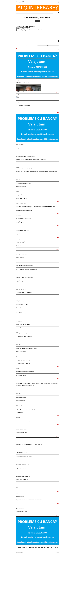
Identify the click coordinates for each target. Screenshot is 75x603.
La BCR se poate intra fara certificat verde (20, 508)
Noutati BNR (55, 547)
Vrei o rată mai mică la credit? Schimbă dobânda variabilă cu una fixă (23, 360)
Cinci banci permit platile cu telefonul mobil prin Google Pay (22, 433)
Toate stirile (58, 112)
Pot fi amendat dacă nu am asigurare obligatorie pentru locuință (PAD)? (23, 476)
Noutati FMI (18, 380)
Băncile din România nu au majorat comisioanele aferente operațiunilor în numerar (24, 147)
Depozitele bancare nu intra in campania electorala (21, 351)
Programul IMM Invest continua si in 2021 (20, 301)
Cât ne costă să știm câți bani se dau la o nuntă (21, 34)
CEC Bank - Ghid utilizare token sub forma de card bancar (22, 432)
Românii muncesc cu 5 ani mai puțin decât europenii (21, 293)
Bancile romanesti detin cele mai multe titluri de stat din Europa (22, 333)
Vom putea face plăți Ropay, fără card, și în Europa (21, 30)
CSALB (17, 356)
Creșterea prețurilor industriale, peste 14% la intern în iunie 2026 (22, 230)
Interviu (30, 547)
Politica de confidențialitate (56, 550)
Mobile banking (18, 426)
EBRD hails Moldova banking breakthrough (20, 400)
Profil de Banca (18, 94)
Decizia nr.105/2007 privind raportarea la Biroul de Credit (21, 198)
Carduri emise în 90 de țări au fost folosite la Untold (21, 33)
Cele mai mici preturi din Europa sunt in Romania (21, 441)
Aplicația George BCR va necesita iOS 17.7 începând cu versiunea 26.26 (23, 218)
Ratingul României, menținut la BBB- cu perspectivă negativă (22, 281)
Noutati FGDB (18, 344)
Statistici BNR (18, 179)
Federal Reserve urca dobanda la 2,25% (20, 408)
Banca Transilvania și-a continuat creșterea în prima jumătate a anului (23, 27)
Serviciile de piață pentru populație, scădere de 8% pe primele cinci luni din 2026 (24, 292)
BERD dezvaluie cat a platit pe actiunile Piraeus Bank (21, 397)
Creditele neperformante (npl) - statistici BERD (20, 394)
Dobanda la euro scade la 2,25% (19, 321)
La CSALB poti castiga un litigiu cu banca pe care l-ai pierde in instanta (23, 363)
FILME (17, 487)
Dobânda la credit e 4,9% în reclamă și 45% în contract (22, 28)
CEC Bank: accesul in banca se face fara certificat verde (21, 511)
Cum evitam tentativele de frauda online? (20, 496)
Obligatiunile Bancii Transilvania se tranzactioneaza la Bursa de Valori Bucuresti (24, 456)
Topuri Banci (18, 102)
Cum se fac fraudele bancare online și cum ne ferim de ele (21, 359)
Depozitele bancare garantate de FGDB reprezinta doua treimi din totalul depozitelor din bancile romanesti (26, 348)
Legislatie (17, 191)
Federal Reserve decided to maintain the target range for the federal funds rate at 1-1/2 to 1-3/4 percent (26, 409)
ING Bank (17, 493)
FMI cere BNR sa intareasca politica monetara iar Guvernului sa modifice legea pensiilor (25, 385)
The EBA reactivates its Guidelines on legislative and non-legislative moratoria (24, 336)
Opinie (36, 547)
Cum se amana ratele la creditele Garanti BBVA (20, 512)
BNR (26, 45)
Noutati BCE (18, 320)
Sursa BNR (58, 49)
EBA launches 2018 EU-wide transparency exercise (21, 339)
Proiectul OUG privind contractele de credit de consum (21, 195)
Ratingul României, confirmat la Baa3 (19, 280)
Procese (17, 263)
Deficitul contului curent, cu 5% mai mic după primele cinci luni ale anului (23, 180)
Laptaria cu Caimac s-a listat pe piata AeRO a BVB (21, 453)
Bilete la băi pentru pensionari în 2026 (19, 245)
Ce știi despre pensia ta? (18, 31)
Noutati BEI (18, 417)
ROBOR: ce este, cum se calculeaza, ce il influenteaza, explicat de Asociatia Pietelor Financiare (25, 156)
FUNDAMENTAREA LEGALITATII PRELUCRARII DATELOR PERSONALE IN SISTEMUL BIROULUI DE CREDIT (29, 253)
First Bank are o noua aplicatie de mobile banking (21, 375)
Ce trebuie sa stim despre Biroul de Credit (20, 257)
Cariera (51, 547)
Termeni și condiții (18, 550)
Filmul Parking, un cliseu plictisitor (19, 488)
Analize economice (19, 227)
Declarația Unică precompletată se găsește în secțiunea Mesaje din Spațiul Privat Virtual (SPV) (25, 246)
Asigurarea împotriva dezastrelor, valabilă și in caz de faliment (22, 479)
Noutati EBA (18, 332)
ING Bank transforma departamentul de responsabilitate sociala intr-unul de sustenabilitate (25, 500)
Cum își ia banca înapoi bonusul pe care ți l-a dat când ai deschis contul (23, 32)
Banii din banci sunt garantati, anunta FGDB (20, 345)
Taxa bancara (18, 167)
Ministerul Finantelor (19, 239)
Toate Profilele (57, 92)
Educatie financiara (24, 547)
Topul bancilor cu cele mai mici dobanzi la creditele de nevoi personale (23, 105)
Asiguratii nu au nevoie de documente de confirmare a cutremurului (22, 480)
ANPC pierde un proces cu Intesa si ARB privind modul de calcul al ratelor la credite (24, 265)
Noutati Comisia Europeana (20, 438)
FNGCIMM (18, 300)
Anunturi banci (18, 215)
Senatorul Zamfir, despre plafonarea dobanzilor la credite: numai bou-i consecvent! (24, 210)
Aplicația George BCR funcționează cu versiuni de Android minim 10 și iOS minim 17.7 (25, 26)
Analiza (33, 547)
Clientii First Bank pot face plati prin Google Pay (21, 372)
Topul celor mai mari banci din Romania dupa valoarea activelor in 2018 (23, 108)
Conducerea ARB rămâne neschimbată (19, 144)
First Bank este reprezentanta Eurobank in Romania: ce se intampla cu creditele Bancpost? (25, 371)
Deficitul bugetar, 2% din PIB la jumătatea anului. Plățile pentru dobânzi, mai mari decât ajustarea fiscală (26, 234)
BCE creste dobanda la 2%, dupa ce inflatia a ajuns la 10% (22, 325)
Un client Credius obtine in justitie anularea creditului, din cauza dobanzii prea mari (24, 266)
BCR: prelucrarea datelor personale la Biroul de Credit (21, 254)
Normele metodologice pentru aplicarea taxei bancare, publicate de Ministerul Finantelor (25, 168)
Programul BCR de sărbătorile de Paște (20, 222)
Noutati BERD (18, 393)
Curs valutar (17, 43)
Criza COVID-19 (18, 505)
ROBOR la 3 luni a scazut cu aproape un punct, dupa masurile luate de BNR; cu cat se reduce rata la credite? (27, 313)
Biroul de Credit (18, 251)
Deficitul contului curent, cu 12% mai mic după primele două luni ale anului (23, 183)
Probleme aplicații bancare (45, 547)
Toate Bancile (58, 99)
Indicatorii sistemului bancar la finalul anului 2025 (21, 186)
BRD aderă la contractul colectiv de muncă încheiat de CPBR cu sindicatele (23, 219)
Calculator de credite (19, 312)
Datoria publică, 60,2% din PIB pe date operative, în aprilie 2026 (22, 233)
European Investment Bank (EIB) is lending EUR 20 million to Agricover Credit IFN (24, 421)
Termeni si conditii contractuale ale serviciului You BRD (21, 429)
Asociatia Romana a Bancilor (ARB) (22, 143)
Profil (39, 547)
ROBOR (17, 155)
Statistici (17, 288)
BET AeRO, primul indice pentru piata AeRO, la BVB (21, 452)
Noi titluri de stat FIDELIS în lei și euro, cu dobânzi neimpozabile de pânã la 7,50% (24, 277)
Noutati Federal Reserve (19, 405)
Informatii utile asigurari (20, 475)
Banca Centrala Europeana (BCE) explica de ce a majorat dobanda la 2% (23, 324)
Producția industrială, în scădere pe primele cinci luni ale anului (22, 467)
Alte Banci (48, 45)
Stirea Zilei (19, 547)
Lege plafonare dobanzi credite (21, 203)
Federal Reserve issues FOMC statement (20, 412)
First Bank (17, 368)
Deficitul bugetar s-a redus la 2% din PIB (20, 242)
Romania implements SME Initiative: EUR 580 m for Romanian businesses (23, 420)
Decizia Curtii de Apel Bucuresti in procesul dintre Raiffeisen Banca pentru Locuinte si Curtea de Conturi (26, 269)
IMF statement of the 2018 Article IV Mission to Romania (22, 388)
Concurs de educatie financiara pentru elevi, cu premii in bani (22, 148)
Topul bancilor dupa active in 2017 (19, 109)
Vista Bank (17, 97)
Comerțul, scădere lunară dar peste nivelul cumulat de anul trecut (22, 464)
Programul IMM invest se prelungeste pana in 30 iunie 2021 (22, 304)
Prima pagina (37, 20)
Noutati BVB (18, 450)
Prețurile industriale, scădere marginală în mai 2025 (21, 468)
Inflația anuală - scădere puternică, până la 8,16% (21, 289)
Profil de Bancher (18, 80)
